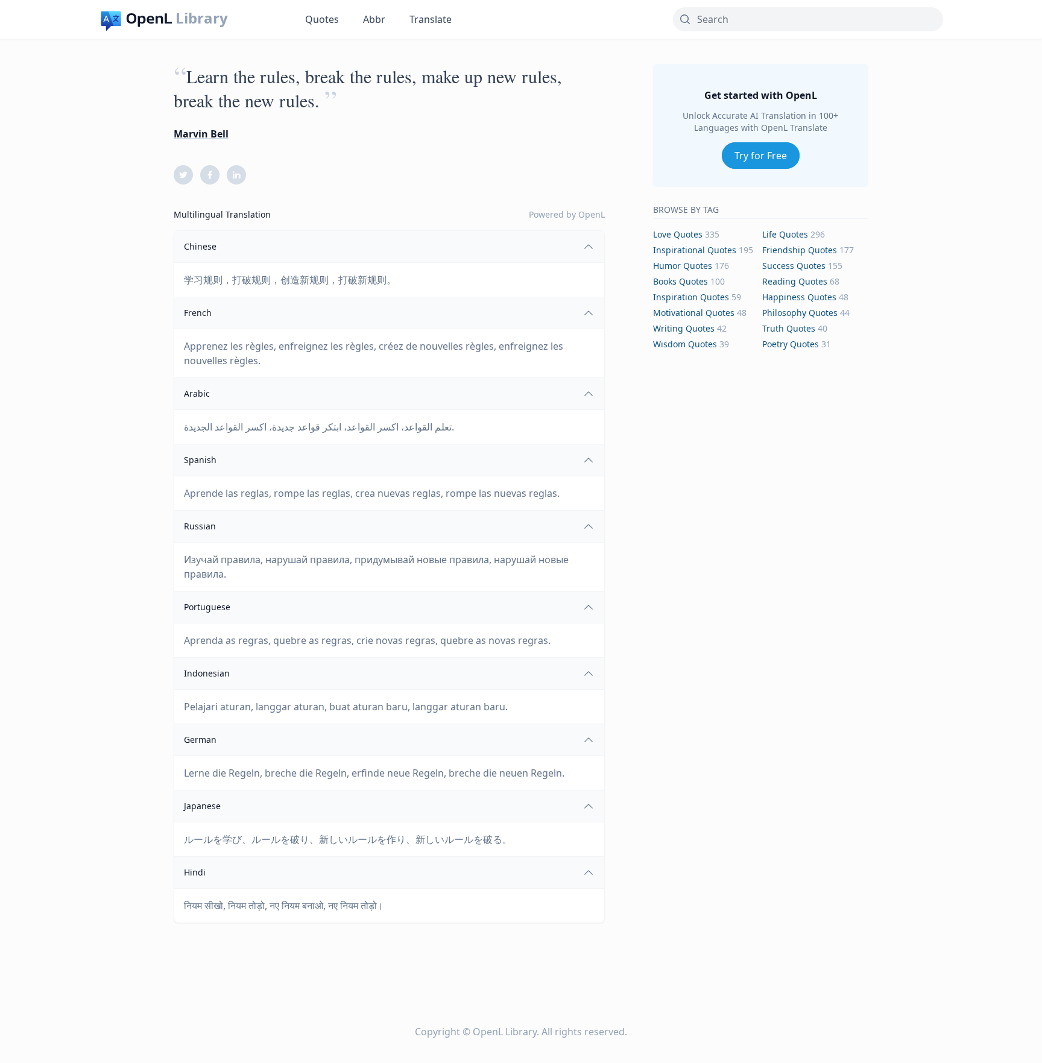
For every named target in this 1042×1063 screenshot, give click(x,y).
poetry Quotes (790, 344)
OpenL (591, 214)
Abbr (374, 19)
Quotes (322, 19)
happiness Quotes (799, 297)
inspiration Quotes (691, 297)
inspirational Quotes (694, 250)
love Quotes (678, 234)
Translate (430, 19)
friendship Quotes (799, 250)
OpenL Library (505, 1031)
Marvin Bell (201, 133)
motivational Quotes (693, 312)
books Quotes (680, 281)
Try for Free (760, 155)
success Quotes (794, 265)
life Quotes (785, 234)
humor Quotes (682, 265)
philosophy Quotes (800, 312)
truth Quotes (788, 328)
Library (201, 18)
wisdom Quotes (685, 344)
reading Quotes (794, 281)
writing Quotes (684, 328)
